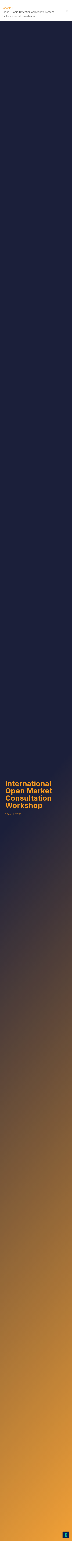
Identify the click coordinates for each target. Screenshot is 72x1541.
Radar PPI (7, 8)
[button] (67, 11)
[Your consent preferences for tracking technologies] (66, 1535)
